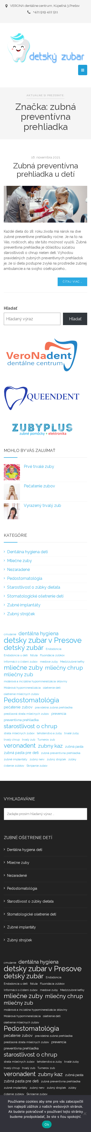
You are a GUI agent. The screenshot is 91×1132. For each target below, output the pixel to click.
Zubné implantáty (23, 605)
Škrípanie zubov (37, 765)
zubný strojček (56, 759)
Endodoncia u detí (16, 655)
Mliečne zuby (19, 560)
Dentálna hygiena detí (27, 551)
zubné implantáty (15, 759)
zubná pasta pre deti (21, 752)
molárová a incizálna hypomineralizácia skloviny (35, 681)
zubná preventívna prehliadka (60, 752)
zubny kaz (50, 746)
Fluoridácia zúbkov (52, 655)
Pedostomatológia (24, 578)
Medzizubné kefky (72, 661)
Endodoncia (53, 648)
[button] (82, 70)
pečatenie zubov (18, 707)
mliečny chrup (64, 668)
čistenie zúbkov (14, 765)
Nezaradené (18, 569)
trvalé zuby (71, 733)
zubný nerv (37, 759)
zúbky (72, 759)
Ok (46, 1124)
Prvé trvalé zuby (39, 466)
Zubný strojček (21, 613)
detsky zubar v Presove (43, 640)
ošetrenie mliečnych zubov (21, 694)
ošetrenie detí (52, 687)
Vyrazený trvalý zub (42, 505)
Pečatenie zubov (39, 486)
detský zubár (23, 648)
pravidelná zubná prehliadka (54, 707)
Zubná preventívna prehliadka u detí (45, 169)
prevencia (58, 714)
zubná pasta (74, 746)
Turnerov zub (46, 739)
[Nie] (84, 1113)
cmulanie (10, 634)
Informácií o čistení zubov (21, 661)
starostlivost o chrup (30, 726)
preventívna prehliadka (21, 720)
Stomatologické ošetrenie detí (35, 596)
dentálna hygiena (38, 633)
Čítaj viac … (72, 281)
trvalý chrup (12, 739)
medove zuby (49, 661)
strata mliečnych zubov (19, 733)
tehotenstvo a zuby (49, 733)
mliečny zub (18, 674)
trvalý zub (28, 739)
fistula (34, 655)
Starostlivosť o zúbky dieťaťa (33, 587)
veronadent (20, 746)
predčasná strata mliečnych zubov (26, 713)
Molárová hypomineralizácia (22, 687)
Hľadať (10, 308)
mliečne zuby (23, 668)
